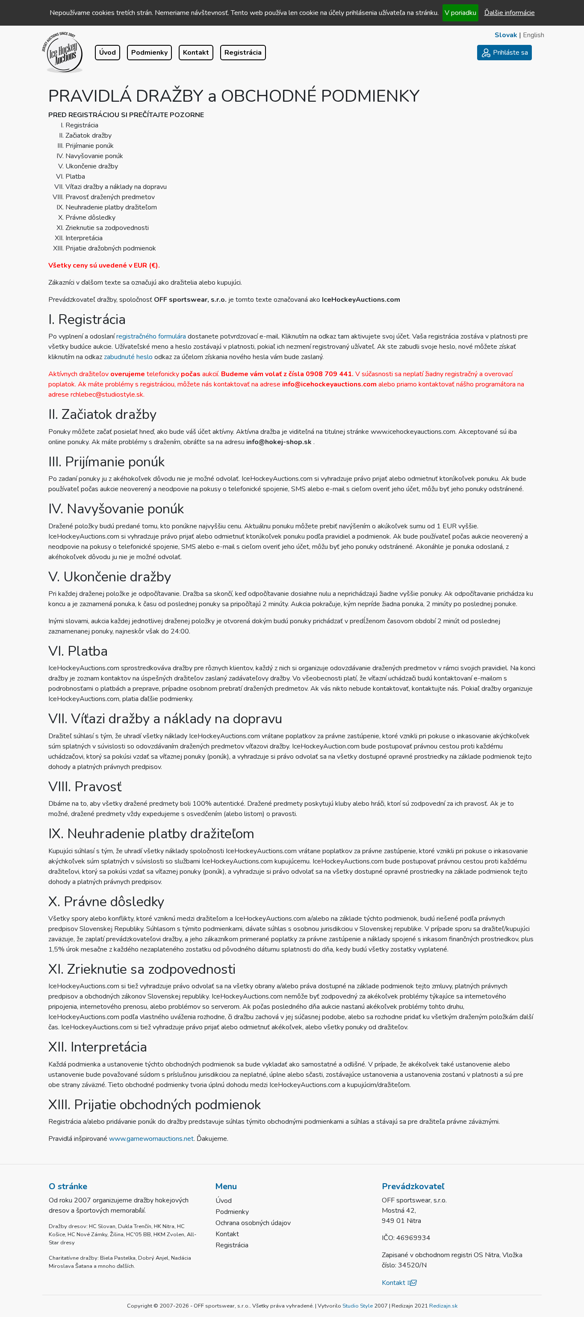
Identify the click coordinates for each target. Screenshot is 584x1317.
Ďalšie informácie (509, 13)
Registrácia (243, 52)
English (533, 35)
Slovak (506, 35)
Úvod (107, 52)
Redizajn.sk (443, 1306)
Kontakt (196, 52)
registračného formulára (152, 336)
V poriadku (460, 13)
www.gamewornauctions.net (151, 1138)
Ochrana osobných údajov (253, 1223)
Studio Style (357, 1306)
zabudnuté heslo (129, 357)
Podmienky (149, 52)
